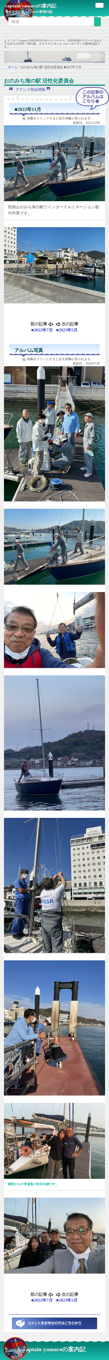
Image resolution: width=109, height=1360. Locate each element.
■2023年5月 (67, 330)
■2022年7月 (42, 330)
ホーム (13, 67)
